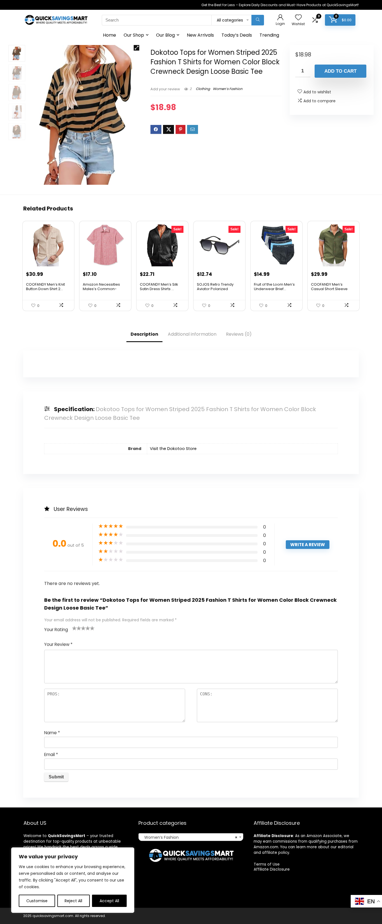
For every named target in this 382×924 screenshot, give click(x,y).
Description (144, 334)
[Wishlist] (298, 17)
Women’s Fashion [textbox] (189, 837)
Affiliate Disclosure (272, 869)
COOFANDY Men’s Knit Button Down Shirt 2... (45, 287)
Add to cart (340, 71)
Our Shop (134, 35)
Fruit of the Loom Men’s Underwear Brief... (274, 287)
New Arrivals (200, 35)
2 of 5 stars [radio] (76, 628)
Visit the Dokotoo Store (173, 448)
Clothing (203, 88)
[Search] (257, 20)
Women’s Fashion (227, 88)
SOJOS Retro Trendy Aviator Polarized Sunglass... (215, 289)
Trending (269, 35)
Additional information (192, 334)
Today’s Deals (236, 35)
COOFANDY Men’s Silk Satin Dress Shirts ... (159, 287)
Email (51, 754)
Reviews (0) (239, 334)
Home (109, 35)
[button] (136, 48)
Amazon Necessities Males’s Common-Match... (101, 289)
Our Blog (165, 35)
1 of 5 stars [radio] (74, 628)
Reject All (73, 901)
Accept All (109, 901)
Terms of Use (267, 864)
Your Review (58, 644)
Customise (37, 901)
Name (52, 733)
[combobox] (190, 837)
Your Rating (56, 629)
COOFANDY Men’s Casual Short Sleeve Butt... (329, 289)
